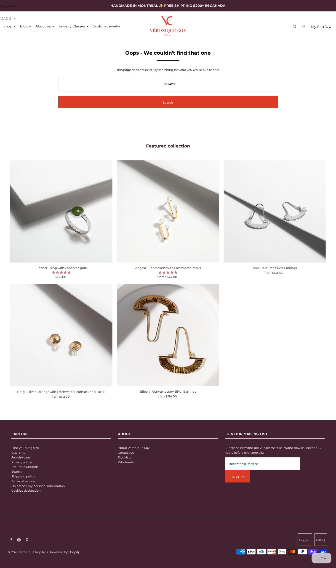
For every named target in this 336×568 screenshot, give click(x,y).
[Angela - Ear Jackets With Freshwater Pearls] (168, 211)
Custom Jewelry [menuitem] (106, 26)
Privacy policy (21, 462)
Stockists (124, 457)
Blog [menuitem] (24, 26)
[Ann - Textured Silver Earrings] (275, 211)
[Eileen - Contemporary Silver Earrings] (168, 335)
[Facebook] (11, 540)
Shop (7, 26)
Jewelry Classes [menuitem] (72, 26)
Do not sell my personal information (38, 486)
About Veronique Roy (133, 448)
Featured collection (168, 146)
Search (16, 471)
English (305, 540)
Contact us (126, 452)
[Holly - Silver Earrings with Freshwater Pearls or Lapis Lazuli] (61, 335)
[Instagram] (19, 540)
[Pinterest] (27, 540)
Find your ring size (25, 448)
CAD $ (320, 540)
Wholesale (126, 462)
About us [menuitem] (43, 26)
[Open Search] (295, 26)
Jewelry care (20, 457)
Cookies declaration (26, 490)
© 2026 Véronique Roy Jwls (28, 552)
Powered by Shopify (65, 552)
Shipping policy (23, 476)
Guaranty (18, 452)
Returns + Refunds (24, 467)
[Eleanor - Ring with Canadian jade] (61, 211)
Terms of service (23, 481)
